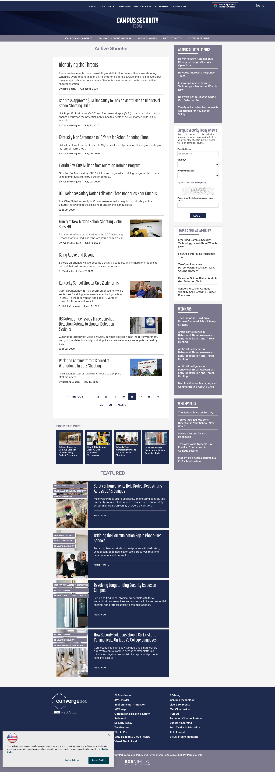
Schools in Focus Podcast (115, 38)
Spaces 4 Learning (181, 723)
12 (97, 396)
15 (123, 396)
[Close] (108, 734)
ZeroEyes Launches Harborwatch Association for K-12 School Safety (198, 111)
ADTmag (175, 695)
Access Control (62, 590)
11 (89, 396)
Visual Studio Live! (125, 741)
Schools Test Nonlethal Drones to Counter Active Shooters (126, 451)
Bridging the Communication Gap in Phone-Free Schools (128, 538)
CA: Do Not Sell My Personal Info (183, 755)
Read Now (100, 515)
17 (140, 396)
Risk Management (63, 496)
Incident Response (63, 535)
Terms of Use (155, 755)
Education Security (64, 486)
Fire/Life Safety (172, 38)
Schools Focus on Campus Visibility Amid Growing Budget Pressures (68, 451)
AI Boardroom (122, 695)
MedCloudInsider (180, 709)
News (92, 6)
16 (132, 396)
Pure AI (174, 714)
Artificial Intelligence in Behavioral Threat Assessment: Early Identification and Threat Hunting (196, 337)
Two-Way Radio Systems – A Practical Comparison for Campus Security (195, 447)
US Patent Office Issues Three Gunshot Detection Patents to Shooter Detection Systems (86, 324)
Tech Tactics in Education (185, 727)
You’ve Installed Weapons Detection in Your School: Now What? (196, 423)
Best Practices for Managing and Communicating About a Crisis (197, 385)
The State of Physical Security (195, 412)
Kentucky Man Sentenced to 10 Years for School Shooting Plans (104, 137)
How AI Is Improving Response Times (196, 74)
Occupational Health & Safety (132, 714)
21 (110, 405)
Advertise (161, 6)
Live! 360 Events (180, 704)
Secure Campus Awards (78, 38)
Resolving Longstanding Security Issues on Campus (125, 588)
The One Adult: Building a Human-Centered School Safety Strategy (197, 321)
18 (149, 396)
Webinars (125, 6)
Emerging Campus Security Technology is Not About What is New (197, 86)
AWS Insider (121, 700)
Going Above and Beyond (77, 255)
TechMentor (121, 727)
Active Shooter (147, 38)
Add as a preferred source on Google (227, 5)
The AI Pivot (121, 732)
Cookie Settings (72, 760)
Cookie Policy (135, 755)
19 (157, 396)
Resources (141, 6)
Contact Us (179, 6)
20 (101, 405)
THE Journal (177, 732)
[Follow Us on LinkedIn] (258, 6)
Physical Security (199, 38)
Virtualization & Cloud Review (132, 736)
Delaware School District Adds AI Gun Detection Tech (155, 450)
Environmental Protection (129, 704)
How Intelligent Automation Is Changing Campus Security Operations (195, 62)
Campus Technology (182, 700)
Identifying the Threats (78, 65)
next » (122, 405)
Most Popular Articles (195, 231)
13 (106, 396)
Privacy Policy (200, 183)
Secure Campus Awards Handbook (192, 435)
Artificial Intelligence (194, 50)
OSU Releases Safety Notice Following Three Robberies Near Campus (108, 193)
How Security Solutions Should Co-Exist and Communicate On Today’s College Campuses (125, 638)
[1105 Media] (64, 713)
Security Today (123, 723)
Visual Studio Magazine (184, 736)
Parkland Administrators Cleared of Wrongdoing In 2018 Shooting (84, 364)
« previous (75, 396)
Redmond (120, 718)
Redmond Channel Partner (186, 718)
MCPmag (120, 709)
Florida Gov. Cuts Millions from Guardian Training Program (99, 165)
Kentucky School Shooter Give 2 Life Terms (89, 283)
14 (114, 396)
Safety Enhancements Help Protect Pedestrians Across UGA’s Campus (128, 489)
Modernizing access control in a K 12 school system (197, 459)
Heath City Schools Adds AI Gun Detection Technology (96, 451)
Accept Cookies (99, 760)
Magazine (105, 6)
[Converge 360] (69, 701)
